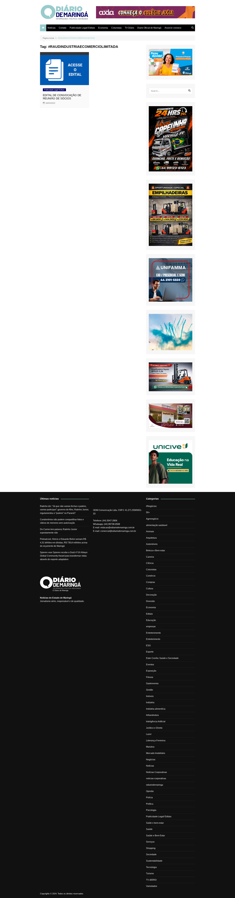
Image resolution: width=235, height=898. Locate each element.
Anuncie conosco (173, 28)
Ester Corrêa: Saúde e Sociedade (162, 658)
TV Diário (129, 28)
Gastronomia (152, 683)
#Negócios (151, 506)
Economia (103, 28)
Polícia (149, 797)
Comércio (150, 576)
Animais (150, 531)
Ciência (150, 563)
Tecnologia (151, 867)
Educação (151, 620)
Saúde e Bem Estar (155, 835)
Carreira (150, 557)
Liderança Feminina (155, 740)
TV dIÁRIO (151, 880)
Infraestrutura (152, 715)
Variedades (151, 886)
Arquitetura (151, 538)
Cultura (149, 588)
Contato (62, 28)
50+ (148, 512)
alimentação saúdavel (156, 525)
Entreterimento (153, 639)
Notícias (51, 28)
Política (149, 804)
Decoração (151, 595)
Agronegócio (152, 519)
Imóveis (150, 696)
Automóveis (151, 544)
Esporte (150, 652)
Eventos (150, 664)
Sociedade (151, 854)
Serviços (150, 842)
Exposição (151, 671)
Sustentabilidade (154, 861)
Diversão (150, 601)
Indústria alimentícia (155, 709)
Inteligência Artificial (155, 721)
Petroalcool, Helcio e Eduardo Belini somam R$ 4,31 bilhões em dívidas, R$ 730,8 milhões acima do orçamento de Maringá (63, 542)
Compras (150, 582)
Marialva (150, 747)
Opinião (150, 791)
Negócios (150, 759)
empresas (151, 626)
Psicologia (151, 810)
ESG (148, 645)
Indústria (150, 702)
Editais (149, 614)
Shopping (150, 848)
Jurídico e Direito (154, 728)
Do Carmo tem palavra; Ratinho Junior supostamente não (58, 531)
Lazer (148, 734)
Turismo (150, 873)
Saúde (149, 829)
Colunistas (116, 28)
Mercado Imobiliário (155, 753)
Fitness (149, 677)
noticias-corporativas (156, 778)
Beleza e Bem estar (155, 550)
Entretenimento (153, 633)
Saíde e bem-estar (155, 823)
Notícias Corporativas (156, 772)
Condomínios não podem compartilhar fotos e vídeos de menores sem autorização (62, 521)
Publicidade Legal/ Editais (82, 28)
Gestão (149, 690)
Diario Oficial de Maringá (149, 28)
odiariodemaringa (154, 785)
